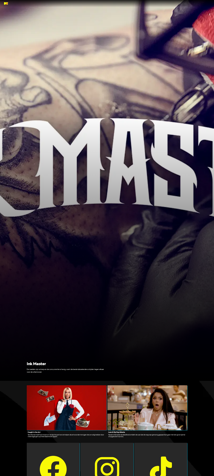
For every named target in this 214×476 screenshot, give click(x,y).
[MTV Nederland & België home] (6, 3)
